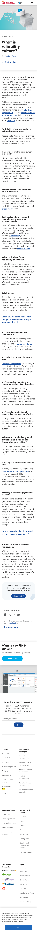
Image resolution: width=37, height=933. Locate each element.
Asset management (9, 766)
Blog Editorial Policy (27, 893)
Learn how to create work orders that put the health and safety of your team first (16, 319)
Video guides (24, 838)
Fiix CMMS (6, 753)
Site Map (23, 889)
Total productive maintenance (25, 764)
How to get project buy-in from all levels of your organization (17, 532)
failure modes (23, 248)
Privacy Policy (25, 875)
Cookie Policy (24, 880)
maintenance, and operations (15, 471)
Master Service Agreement (25, 870)
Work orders (6, 762)
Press (21, 821)
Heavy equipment (8, 819)
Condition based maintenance (25, 784)
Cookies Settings (25, 902)
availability (15, 235)
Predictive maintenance (24, 777)
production (7, 208)
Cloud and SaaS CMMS (8, 781)
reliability (11, 120)
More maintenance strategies (26, 791)
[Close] (34, 910)
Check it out (17, 596)
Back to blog (10, 62)
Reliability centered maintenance (26, 770)
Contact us (23, 830)
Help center (27, 834)
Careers (22, 825)
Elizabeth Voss (10, 56)
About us (23, 817)
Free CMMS (6, 758)
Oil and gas (6, 814)
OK (18, 927)
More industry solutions (7, 833)
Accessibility (24, 884)
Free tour (12, 658)
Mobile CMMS (7, 775)
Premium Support (26, 852)
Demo (4, 793)
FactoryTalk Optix (8, 787)
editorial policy (12, 623)
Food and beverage (9, 823)
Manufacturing (7, 827)
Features (5, 771)
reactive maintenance (25, 343)
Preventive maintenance (24, 757)
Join (18, 725)
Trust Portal (27, 897)
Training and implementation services (25, 845)
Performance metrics (11, 363)
